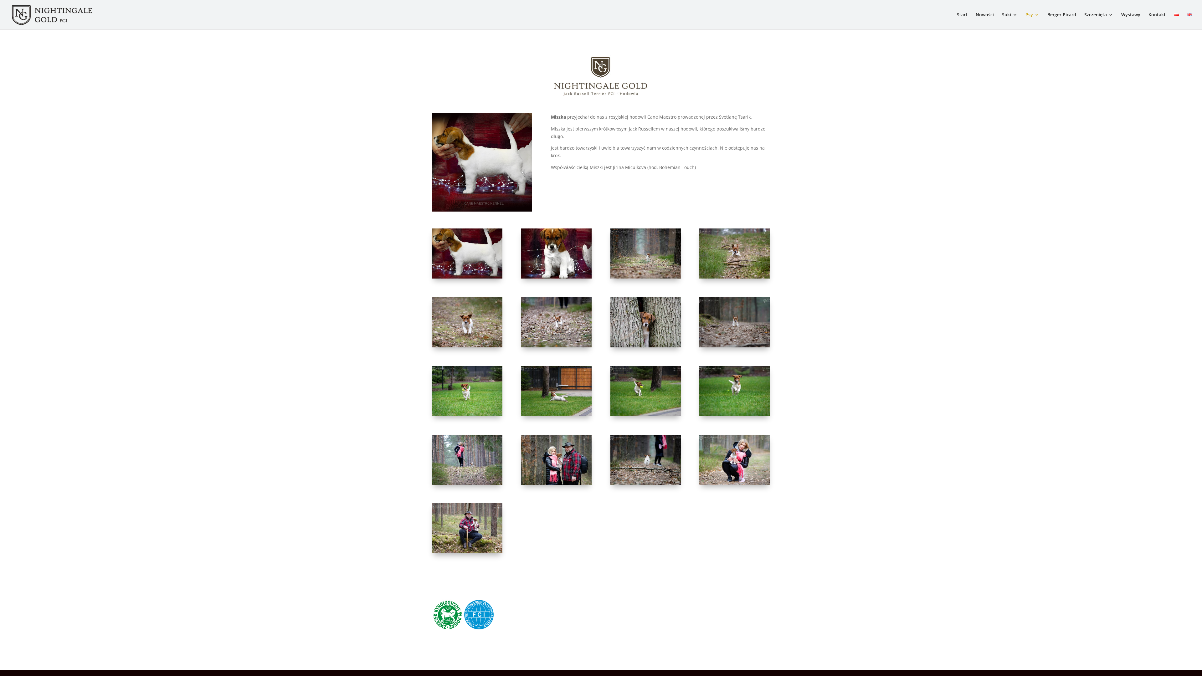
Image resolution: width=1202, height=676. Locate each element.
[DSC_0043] (467, 552)
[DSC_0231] (467, 414)
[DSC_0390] (734, 277)
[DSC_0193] (734, 414)
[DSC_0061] (734, 346)
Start (962, 15)
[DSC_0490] (645, 277)
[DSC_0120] (645, 346)
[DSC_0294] (556, 346)
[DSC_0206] (467, 483)
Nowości (985, 15)
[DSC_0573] (645, 483)
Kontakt (1157, 15)
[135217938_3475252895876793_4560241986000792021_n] (467, 277)
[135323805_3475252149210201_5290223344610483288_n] (556, 277)
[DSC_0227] (556, 414)
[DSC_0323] (467, 346)
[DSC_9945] (734, 483)
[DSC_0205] (645, 414)
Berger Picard (1061, 15)
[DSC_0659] (556, 483)
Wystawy (1130, 15)
